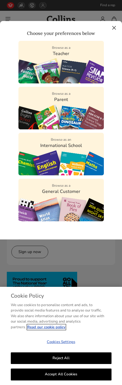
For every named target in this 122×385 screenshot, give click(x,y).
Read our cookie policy (46, 327)
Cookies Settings (61, 341)
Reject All (60, 358)
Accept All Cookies (61, 374)
